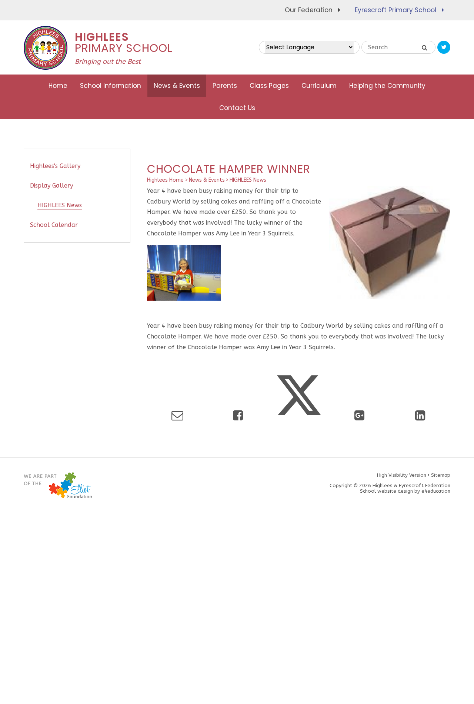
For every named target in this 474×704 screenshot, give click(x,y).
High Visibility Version (401, 475)
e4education (435, 491)
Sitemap (440, 475)
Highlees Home (165, 180)
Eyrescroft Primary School (395, 10)
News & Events (207, 180)
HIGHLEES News (248, 180)
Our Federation (309, 10)
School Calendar (54, 224)
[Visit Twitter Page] (443, 47)
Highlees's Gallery (55, 165)
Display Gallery (51, 185)
